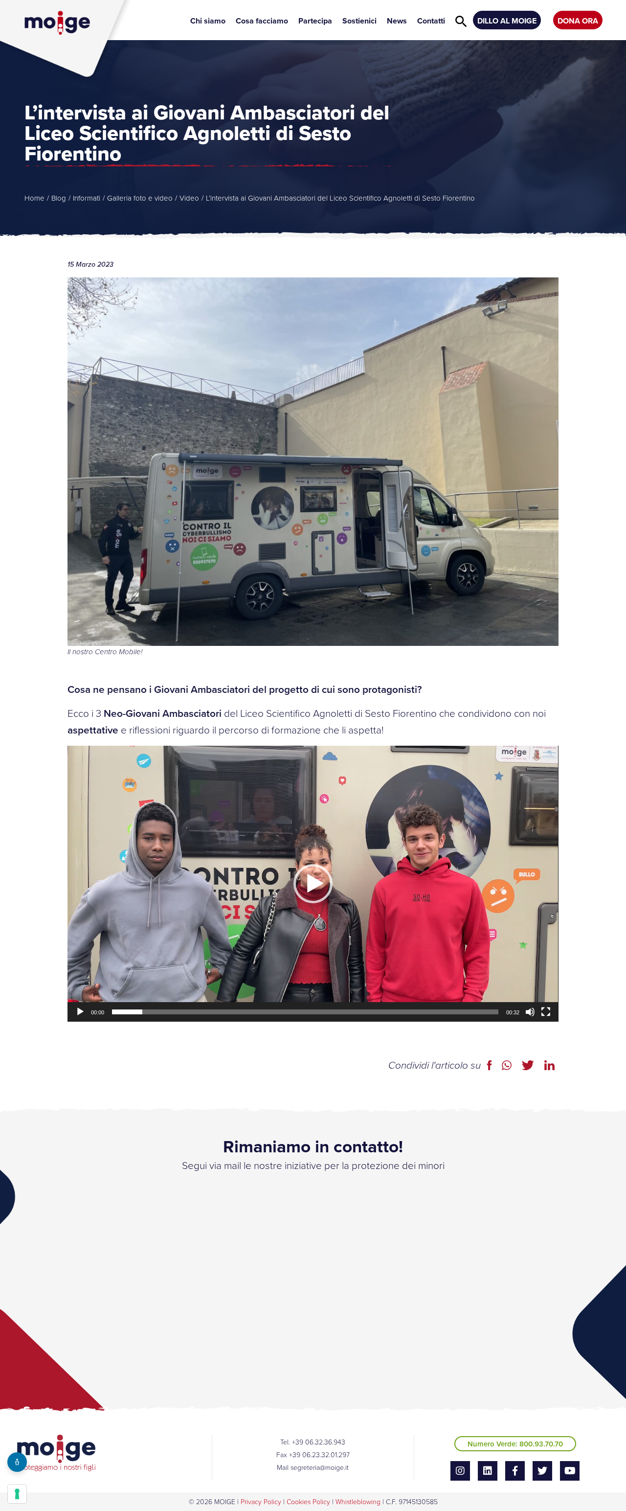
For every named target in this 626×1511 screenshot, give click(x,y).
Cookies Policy (308, 1501)
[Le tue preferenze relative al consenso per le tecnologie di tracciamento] (17, 1494)
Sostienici (359, 20)
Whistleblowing (357, 1501)
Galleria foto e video (140, 198)
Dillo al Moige (507, 20)
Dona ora (578, 20)
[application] (312, 884)
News (397, 20)
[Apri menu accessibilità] (17, 1462)
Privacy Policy (261, 1501)
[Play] (80, 1012)
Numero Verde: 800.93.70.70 (515, 1444)
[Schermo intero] (546, 1012)
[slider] (305, 1011)
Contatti (431, 20)
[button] (313, 883)
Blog (58, 198)
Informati (86, 198)
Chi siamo (207, 20)
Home (34, 198)
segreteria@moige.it (320, 1467)
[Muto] (530, 1012)
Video (189, 198)
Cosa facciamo (262, 20)
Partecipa (315, 20)
